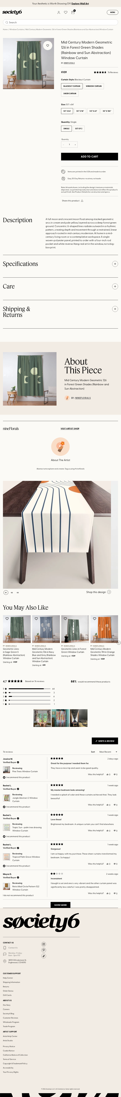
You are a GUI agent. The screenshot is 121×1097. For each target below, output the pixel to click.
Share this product (71, 200)
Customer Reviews (10, 1018)
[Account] (58, 12)
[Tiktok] (43, 956)
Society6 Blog (8, 1013)
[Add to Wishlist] (7, 619)
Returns (6, 986)
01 (6, 593)
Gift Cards (7, 995)
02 (12, 593)
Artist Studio (8, 1040)
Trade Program (9, 1026)
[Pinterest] (43, 950)
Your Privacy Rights (10, 1072)
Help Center (8, 978)
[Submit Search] (7, 22)
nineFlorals (69, 63)
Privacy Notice (9, 1046)
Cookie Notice (8, 1050)
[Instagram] (43, 944)
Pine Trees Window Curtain (25, 771)
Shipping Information (11, 982)
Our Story (7, 1005)
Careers (6, 1009)
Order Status (8, 991)
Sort (93, 751)
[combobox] (60, 22)
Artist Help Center (10, 1036)
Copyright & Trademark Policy (15, 1063)
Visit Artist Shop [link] (70, 428)
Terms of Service (9, 1059)
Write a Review (108, 741)
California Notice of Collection (15, 1055)
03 (18, 593)
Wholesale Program (11, 1022)
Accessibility (8, 1068)
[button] (106, 72)
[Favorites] (65, 12)
